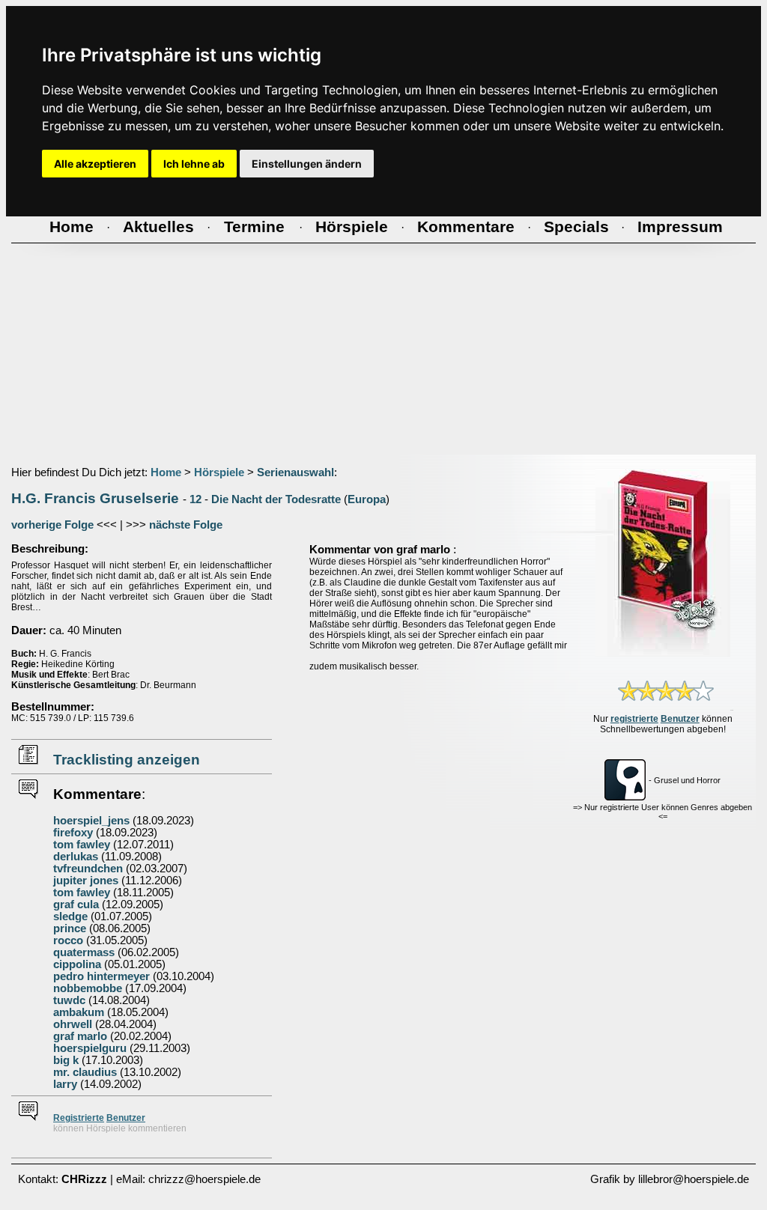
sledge (70, 916)
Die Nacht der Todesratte (276, 499)
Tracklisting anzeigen (126, 759)
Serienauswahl (295, 472)
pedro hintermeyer (101, 976)
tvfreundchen (88, 869)
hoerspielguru (90, 1048)
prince (69, 928)
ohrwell (72, 1024)
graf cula (76, 904)
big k (66, 1060)
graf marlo (80, 1036)
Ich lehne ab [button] (194, 163)
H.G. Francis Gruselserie (95, 498)
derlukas (75, 857)
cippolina (77, 964)
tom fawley (81, 845)
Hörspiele (219, 472)
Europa (367, 499)
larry (65, 1084)
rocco (68, 940)
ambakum (78, 1012)
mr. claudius (86, 1072)
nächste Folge (185, 525)
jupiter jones (85, 881)
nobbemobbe (87, 988)
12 (195, 499)
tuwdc (69, 1000)
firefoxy (73, 833)
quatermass (84, 952)
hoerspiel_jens (91, 821)
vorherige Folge (52, 525)
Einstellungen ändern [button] (307, 163)
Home (166, 472)
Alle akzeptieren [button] (95, 163)
